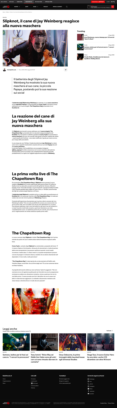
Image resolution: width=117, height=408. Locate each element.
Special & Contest (57, 6)
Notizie (16, 6)
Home (4, 12)
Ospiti (26, 6)
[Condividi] (65, 69)
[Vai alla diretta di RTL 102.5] (112, 6)
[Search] (67, 6)
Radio (34, 6)
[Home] (6, 7)
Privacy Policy (111, 403)
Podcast (46, 6)
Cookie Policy (103, 403)
